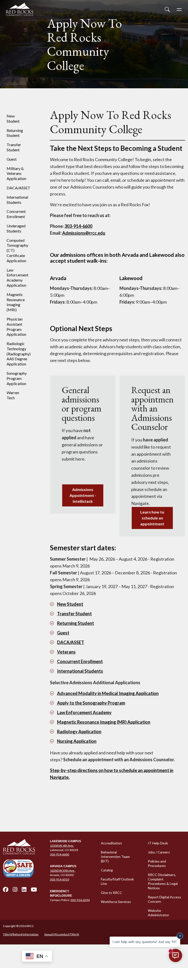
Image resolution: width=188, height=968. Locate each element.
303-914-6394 (80, 900)
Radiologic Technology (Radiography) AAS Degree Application (19, 353)
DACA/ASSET (18, 187)
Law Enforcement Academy (84, 712)
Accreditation (111, 843)
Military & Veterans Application (16, 173)
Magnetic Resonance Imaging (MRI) (16, 302)
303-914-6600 (59, 854)
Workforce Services (116, 902)
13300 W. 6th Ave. (62, 845)
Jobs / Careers (159, 852)
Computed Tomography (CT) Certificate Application (17, 250)
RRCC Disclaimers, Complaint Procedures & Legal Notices (163, 881)
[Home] (23, 847)
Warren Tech (13, 395)
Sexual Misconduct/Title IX (61, 934)
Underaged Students (16, 228)
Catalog (107, 870)
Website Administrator (158, 912)
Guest (12, 159)
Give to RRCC (111, 893)
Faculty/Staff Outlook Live (117, 881)
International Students (17, 200)
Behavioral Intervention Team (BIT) (115, 856)
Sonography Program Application (17, 378)
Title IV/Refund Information (21, 934)
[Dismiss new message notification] (180, 936)
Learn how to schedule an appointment (152, 518)
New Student (13, 118)
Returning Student (15, 133)
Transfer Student (14, 147)
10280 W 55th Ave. (62, 870)
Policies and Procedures (157, 863)
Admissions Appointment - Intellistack (83, 495)
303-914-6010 (59, 879)
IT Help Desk (158, 843)
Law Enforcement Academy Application (17, 277)
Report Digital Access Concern (164, 899)
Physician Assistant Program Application (16, 326)
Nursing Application (76, 741)
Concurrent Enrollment (16, 214)
